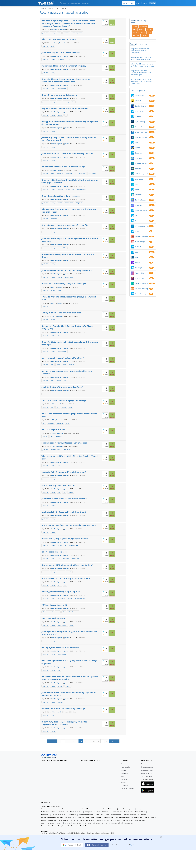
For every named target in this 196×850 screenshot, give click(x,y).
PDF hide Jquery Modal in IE (54, 605)
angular (60, 115)
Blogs (138, 3)
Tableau (138, 169)
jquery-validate (62, 88)
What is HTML (86, 809)
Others (53, 287)
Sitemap (123, 782)
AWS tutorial (68, 817)
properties (60, 423)
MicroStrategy (140, 242)
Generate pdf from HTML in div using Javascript (63, 708)
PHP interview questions (48, 812)
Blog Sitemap (125, 785)
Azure (137, 189)
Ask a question (128, 3)
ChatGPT (138, 116)
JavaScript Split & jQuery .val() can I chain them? (63, 472)
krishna (59, 287)
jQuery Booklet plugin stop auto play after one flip (64, 225)
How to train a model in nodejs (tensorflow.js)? (63, 166)
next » (114, 741)
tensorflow (82, 173)
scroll (52, 394)
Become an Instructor (147, 767)
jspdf (52, 715)
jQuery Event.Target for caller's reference (60, 196)
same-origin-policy (77, 33)
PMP (136, 142)
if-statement (61, 598)
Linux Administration (142, 236)
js (75, 173)
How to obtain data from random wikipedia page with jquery (69, 525)
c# (43, 612)
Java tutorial (76, 809)
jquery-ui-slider (81, 189)
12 (89, 741)
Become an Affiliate (147, 770)
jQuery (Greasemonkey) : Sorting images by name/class (66, 270)
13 (94, 741)
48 (106, 741)
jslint (59, 290)
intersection (66, 450)
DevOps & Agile (140, 106)
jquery (53, 33)
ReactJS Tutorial (115, 820)
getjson (70, 492)
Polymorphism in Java (76, 812)
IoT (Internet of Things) (142, 226)
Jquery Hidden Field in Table (54, 552)
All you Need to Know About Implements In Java (79, 826)
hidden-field (75, 558)
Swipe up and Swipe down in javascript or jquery (63, 66)
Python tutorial (100, 815)
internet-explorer (73, 612)
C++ (136, 221)
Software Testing (141, 163)
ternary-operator (80, 598)
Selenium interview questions (61, 809)
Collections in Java (149, 817)
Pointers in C (106, 812)
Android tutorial (128, 812)
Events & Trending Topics (142, 289)
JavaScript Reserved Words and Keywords (95, 823)
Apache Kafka (139, 273)
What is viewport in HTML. (53, 429)
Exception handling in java (48, 820)
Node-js (53, 170)
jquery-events (69, 203)
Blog (122, 776)
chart (70, 407)
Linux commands (117, 812)
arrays (53, 290)
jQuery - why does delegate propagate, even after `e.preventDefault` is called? (64, 723)
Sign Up (152, 3)
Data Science (139, 111)
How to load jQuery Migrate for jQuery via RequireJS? (65, 538)
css (59, 232)
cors (59, 33)
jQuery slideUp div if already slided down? (60, 52)
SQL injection (142, 815)
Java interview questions (99, 809)
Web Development (56, 56)
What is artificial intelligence (123, 817)
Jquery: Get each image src (53, 618)
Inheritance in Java (62, 812)
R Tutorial (67, 823)
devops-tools (143, 26)
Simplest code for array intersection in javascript (64, 443)
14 (98, 741)
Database (138, 195)
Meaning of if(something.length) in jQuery (60, 591)
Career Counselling (141, 283)
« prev (52, 741)
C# (136, 216)
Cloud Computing (141, 132)
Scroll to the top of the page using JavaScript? (62, 387)
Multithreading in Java (103, 820)
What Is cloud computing (82, 817)
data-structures (55, 450)
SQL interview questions (59, 815)
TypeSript (138, 268)
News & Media (125, 767)
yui (59, 670)
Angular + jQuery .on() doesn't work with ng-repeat (64, 108)
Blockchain (139, 205)
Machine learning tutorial (86, 815)
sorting (60, 277)
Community (124, 779)
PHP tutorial (111, 809)
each (71, 625)
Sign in (132, 845)
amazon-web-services (139, 32)
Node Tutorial (138, 817)
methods (71, 365)
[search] (61, 2)
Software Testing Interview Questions (51, 823)
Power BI (138, 101)
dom (65, 381)
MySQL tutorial (72, 815)
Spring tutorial (141, 809)
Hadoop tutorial (108, 817)
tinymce (60, 686)
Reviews (123, 770)
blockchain (69, 173)
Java (136, 184)
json (59, 492)
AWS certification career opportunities (52, 817)
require (60, 545)
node (52, 173)
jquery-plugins (70, 189)
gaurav (66, 56)
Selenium (138, 158)
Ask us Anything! (140, 294)
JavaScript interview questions (125, 809)
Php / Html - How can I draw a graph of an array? (63, 400)
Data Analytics (140, 127)
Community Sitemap (127, 788)
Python (137, 148)
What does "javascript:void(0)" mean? (58, 39)
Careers (143, 764)
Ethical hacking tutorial (129, 815)
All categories (138, 90)
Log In (145, 3)
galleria (69, 572)
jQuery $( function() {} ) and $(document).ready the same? (67, 153)
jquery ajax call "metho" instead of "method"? (62, 358)
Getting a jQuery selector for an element (60, 647)
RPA (136, 257)
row (59, 558)
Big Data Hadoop (141, 200)
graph (64, 407)
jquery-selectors (62, 625)
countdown (61, 702)
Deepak (58, 404)
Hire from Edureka (146, 776)
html (59, 102)
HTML (53, 404)
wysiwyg (68, 686)
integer (70, 598)
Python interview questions (86, 820)
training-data (92, 173)
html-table (66, 558)
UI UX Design (139, 179)
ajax (64, 365)
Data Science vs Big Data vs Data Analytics (134, 820)
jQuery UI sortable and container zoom (59, 95)
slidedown (61, 59)
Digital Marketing (141, 210)
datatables (54, 219)
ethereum (60, 173)
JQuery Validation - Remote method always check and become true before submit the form (66, 80)
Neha (59, 170)
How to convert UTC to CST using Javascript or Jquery (65, 578)
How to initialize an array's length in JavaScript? (63, 283)
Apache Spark (140, 278)
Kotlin (137, 231)
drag (73, 102)
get (64, 492)
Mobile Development (142, 247)
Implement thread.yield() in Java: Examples (121, 823)
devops (135, 26)
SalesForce (138, 153)
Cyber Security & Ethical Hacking (142, 122)
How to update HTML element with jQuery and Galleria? (67, 565)
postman (66, 33)
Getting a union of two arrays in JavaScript (61, 313)
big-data (141, 29)
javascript (45, 33)
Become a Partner (146, 773)
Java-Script (54, 29)
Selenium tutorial (46, 809)
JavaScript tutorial (140, 812)
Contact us (124, 773)
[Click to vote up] (103, 20)
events (60, 203)
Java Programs (77, 823)
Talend (137, 263)
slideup (69, 59)
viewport (45, 436)
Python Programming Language (67, 820)
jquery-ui (60, 189)
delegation (79, 203)
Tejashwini (62, 29)
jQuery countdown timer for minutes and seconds (64, 498)
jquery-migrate (73, 545)
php (52, 365)
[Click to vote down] (103, 23)
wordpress (61, 572)
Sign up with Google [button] (74, 845)
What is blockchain (96, 817)
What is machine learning (113, 815)
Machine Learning (141, 137)
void (52, 46)
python (134, 29)
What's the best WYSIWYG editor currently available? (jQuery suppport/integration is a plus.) (69, 678)
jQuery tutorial (45, 815)
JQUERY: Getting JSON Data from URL (58, 485)
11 (85, 741)
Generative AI (139, 96)
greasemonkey (69, 277)
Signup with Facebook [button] (99, 845)
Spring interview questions (92, 812)
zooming (66, 102)
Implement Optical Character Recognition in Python (53, 826)
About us (123, 764)
